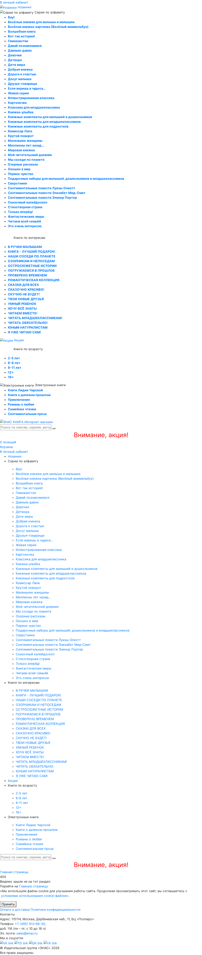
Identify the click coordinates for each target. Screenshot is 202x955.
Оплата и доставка (15, 910)
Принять (8, 904)
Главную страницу (33, 886)
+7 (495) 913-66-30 (30, 924)
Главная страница (14, 872)
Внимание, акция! (101, 435)
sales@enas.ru (26, 933)
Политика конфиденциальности (55, 910)
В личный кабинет (14, 2)
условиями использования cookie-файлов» (34, 896)
